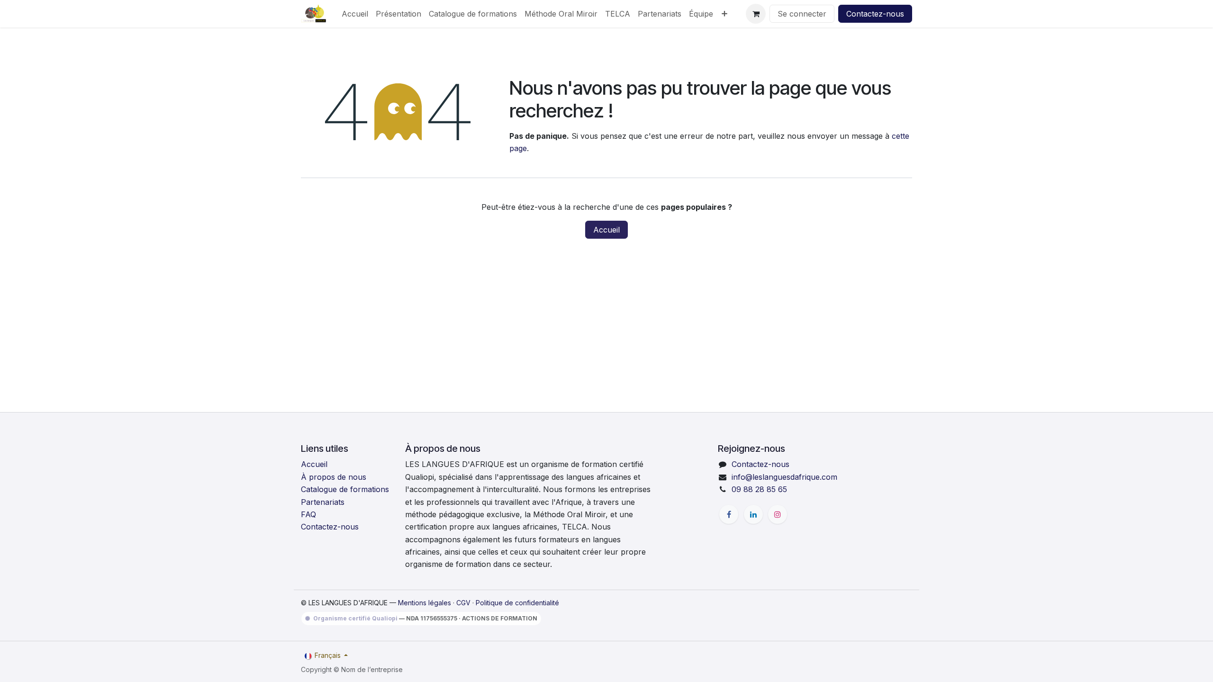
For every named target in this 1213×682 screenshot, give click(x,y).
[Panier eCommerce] (756, 14)
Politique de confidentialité (517, 603)
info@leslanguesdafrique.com (784, 477)
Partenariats (322, 502)
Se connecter (802, 13)
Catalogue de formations (345, 489)
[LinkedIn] (753, 514)
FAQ (308, 514)
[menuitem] (355, 13)
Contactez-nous (875, 13)
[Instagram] (777, 514)
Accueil (606, 229)
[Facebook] (728, 514)
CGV (463, 603)
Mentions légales (424, 603)
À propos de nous (333, 477)
